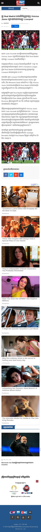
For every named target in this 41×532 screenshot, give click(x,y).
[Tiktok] (28, 518)
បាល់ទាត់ (6, 23)
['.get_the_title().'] (21, 443)
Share (16, 26)
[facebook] (12, 518)
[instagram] (18, 518)
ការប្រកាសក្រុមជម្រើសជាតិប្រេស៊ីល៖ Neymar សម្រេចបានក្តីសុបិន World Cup (19, 461)
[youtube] (23, 518)
